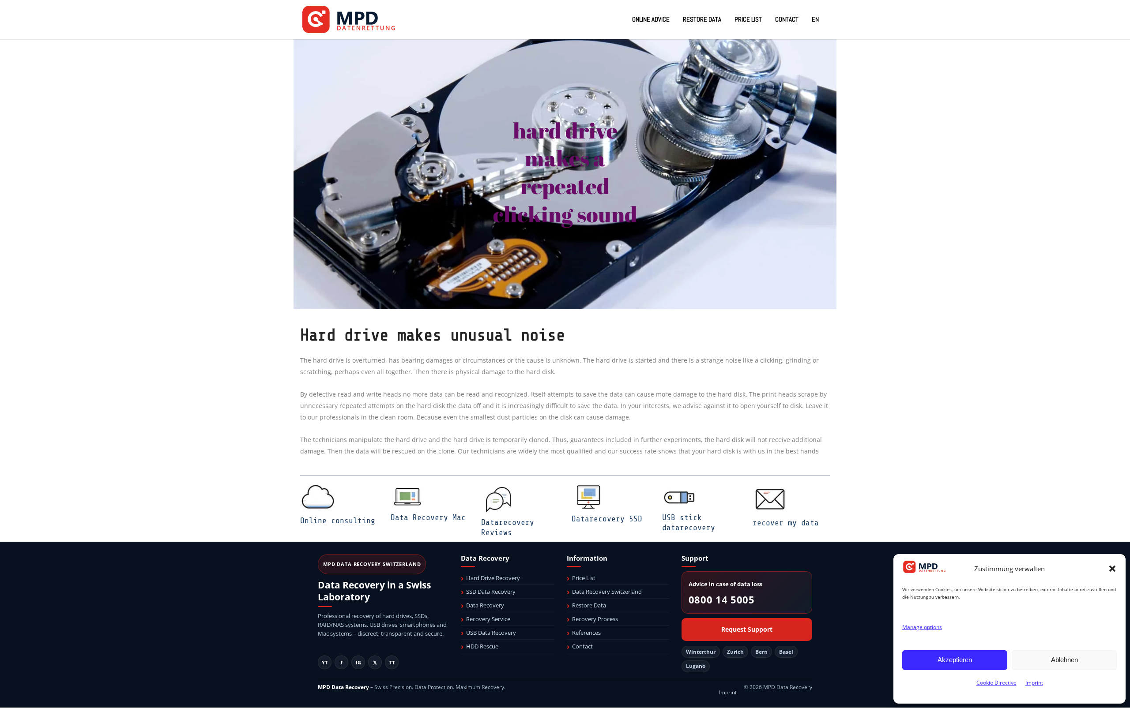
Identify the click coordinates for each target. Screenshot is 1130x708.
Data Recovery (485, 605)
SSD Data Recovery (491, 592)
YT (325, 662)
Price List (583, 578)
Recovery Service (488, 619)
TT (392, 662)
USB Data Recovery (491, 633)
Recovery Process (595, 619)
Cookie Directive (996, 682)
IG (358, 662)
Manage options (922, 627)
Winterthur (701, 651)
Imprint (1034, 682)
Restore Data (589, 605)
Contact (582, 646)
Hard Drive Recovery (493, 578)
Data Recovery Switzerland (607, 592)
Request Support (746, 629)
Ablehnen (1064, 659)
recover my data (786, 522)
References (586, 633)
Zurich (735, 651)
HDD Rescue (482, 646)
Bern (761, 651)
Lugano (695, 666)
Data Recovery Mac (428, 517)
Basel (786, 651)
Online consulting (337, 520)
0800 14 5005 (722, 599)
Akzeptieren (955, 659)
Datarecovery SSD (607, 518)
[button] (1112, 568)
